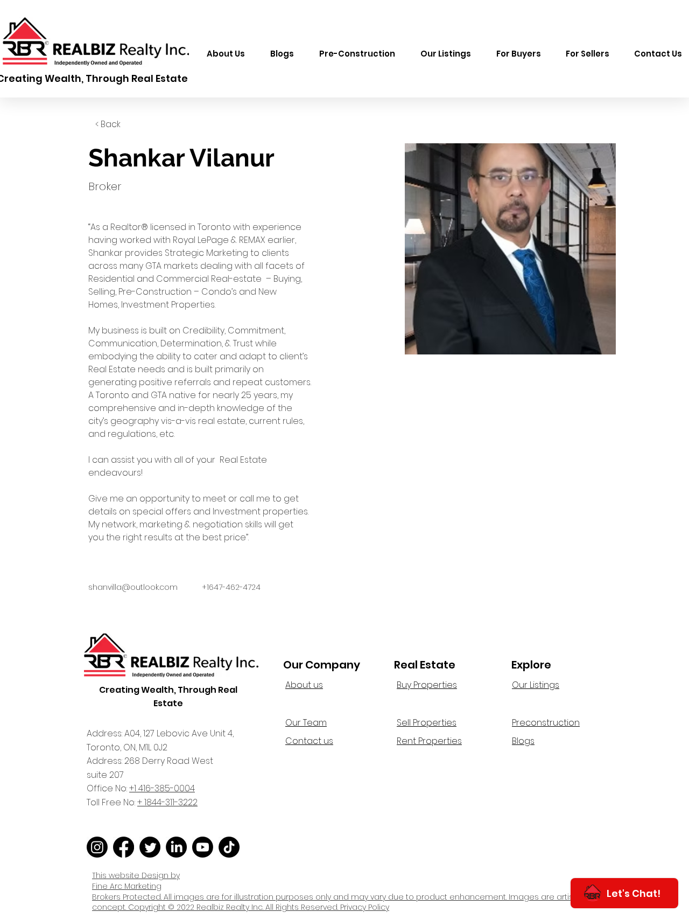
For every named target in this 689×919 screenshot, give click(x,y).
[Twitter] (149, 847)
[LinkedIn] (176, 847)
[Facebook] (123, 847)
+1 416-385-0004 (162, 788)
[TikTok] (229, 847)
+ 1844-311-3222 (167, 802)
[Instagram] (97, 847)
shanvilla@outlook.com (133, 587)
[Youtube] (202, 847)
